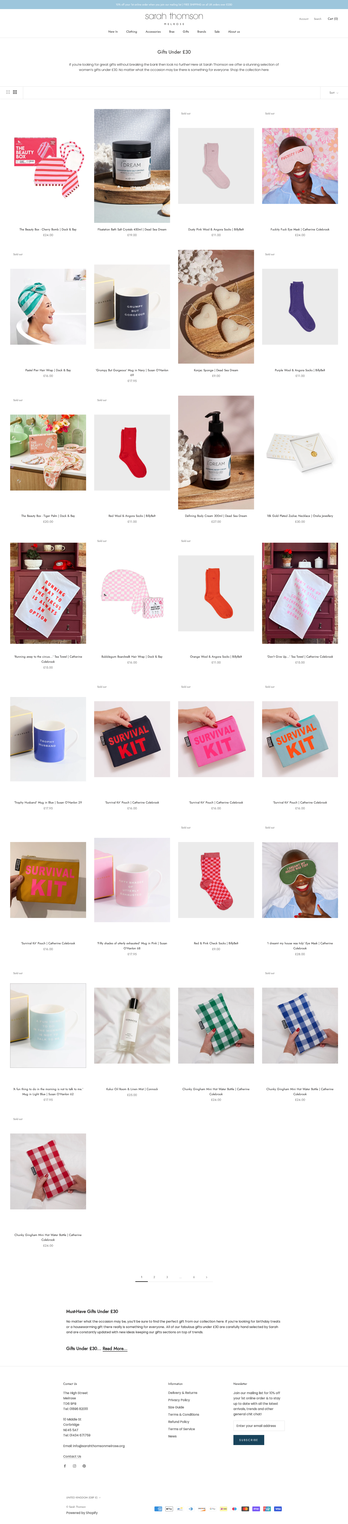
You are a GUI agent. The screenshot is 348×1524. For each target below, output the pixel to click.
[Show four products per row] (15, 92)
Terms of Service (181, 1429)
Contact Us (72, 1456)
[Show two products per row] (8, 92)
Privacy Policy (179, 1400)
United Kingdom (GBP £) (81, 1497)
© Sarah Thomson (76, 1507)
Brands (201, 31)
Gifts (186, 31)
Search (317, 19)
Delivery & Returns (182, 1392)
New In (113, 31)
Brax (171, 31)
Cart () (333, 19)
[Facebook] (64, 1465)
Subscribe (248, 1440)
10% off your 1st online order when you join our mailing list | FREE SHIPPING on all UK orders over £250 (174, 4)
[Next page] (206, 1277)
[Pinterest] (84, 1465)
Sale (217, 31)
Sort (332, 92)
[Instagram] (74, 1465)
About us (234, 31)
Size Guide (176, 1407)
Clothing (131, 31)
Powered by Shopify (82, 1513)
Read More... (115, 1348)
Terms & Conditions (183, 1414)
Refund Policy (178, 1421)
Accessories (153, 31)
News (172, 1436)
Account (303, 19)
